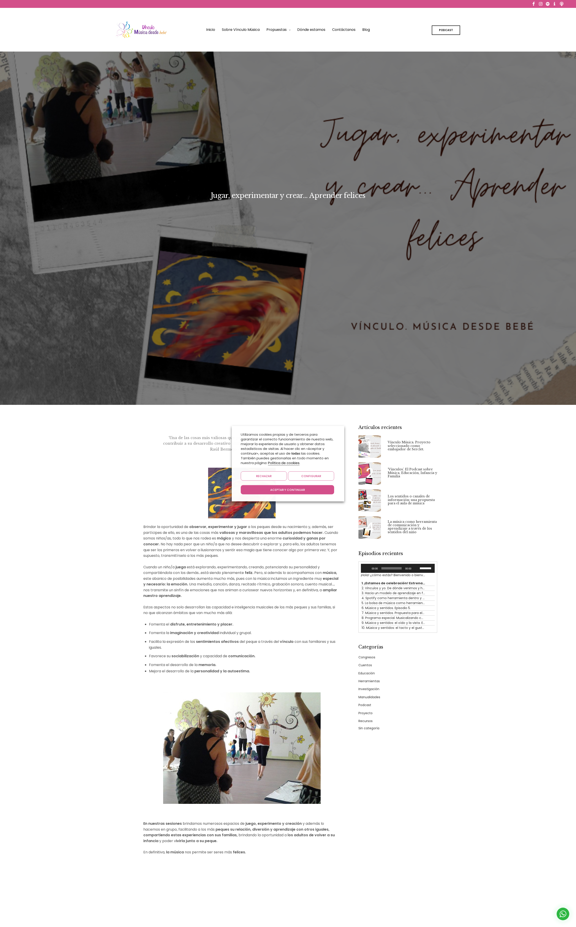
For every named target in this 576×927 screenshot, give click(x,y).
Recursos (365, 721)
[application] (398, 568)
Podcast (364, 705)
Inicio (210, 29)
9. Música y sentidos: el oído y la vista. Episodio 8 (393, 623)
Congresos (366, 657)
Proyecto (365, 713)
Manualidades (369, 697)
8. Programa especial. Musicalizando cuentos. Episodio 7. (393, 618)
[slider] (426, 568)
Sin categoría (368, 728)
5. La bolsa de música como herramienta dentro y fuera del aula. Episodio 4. (393, 603)
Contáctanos (344, 29)
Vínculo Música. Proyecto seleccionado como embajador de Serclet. (409, 446)
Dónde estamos (311, 29)
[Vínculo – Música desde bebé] (141, 29)
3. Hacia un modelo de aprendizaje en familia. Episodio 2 (393, 593)
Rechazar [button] (264, 476)
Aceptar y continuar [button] (287, 489)
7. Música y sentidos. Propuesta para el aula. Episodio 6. (393, 613)
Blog (366, 29)
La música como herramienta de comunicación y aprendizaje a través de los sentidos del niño (412, 527)
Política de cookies (283, 462)
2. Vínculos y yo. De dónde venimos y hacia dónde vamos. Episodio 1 (393, 588)
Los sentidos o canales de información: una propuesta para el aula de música (411, 500)
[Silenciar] (416, 568)
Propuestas (276, 29)
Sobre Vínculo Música (241, 29)
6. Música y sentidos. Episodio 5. (386, 608)
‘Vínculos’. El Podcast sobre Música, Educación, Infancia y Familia (412, 473)
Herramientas (369, 681)
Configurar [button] (311, 476)
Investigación (368, 689)
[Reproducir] (366, 568)
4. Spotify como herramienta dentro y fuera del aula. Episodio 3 (393, 598)
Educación (366, 673)
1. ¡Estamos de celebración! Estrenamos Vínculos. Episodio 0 (393, 583)
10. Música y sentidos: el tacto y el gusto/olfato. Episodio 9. (393, 628)
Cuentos (365, 665)
